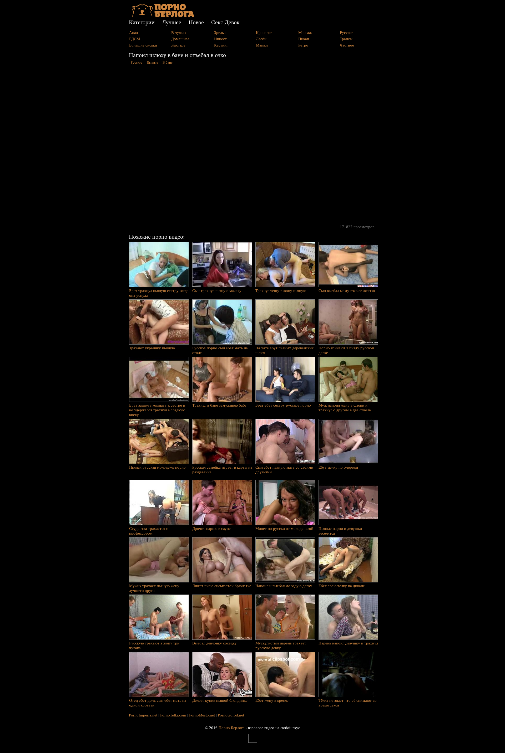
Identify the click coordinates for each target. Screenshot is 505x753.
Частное (347, 45)
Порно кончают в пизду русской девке (346, 350)
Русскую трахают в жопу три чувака (154, 645)
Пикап (303, 39)
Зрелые (220, 32)
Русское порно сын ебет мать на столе (220, 350)
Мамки (262, 45)
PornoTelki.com (173, 715)
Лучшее (171, 22)
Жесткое (178, 45)
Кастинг (221, 45)
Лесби (261, 39)
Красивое (264, 32)
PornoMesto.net (202, 715)
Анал (133, 32)
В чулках (178, 32)
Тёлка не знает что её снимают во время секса (348, 702)
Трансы (346, 39)
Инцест (220, 39)
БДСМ (134, 39)
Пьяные (152, 62)
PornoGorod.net (231, 715)
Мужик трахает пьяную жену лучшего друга (154, 588)
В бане (168, 62)
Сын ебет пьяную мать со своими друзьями (284, 469)
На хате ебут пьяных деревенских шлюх (284, 350)
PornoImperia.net (143, 715)
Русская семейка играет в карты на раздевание (222, 469)
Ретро (303, 45)
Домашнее (180, 39)
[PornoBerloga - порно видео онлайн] (163, 16)
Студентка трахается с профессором (148, 530)
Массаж (305, 32)
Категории (142, 22)
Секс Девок (225, 22)
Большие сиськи (143, 45)
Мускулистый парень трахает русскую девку (280, 645)
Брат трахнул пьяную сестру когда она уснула (159, 293)
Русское (346, 32)
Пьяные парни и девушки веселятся (340, 530)
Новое (196, 22)
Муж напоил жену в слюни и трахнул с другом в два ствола (345, 407)
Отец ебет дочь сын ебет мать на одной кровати (157, 702)
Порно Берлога (232, 728)
